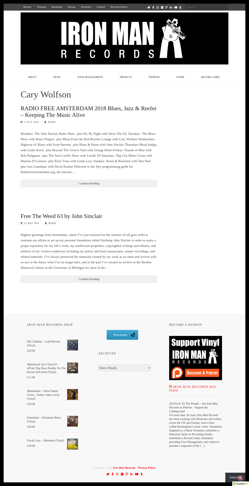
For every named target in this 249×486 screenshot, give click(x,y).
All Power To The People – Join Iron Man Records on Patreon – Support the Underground (193, 407)
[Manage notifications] (240, 478)
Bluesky (27, 6)
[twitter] (148, 7)
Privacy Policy (146, 467)
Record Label (210, 77)
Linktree (101, 6)
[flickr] (162, 7)
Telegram (41, 6)
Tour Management (90, 77)
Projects (126, 77)
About (32, 77)
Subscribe (235, 477)
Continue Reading (89, 183)
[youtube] (175, 7)
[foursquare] (167, 7)
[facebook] (153, 7)
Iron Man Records (124, 467)
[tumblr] (180, 7)
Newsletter (86, 6)
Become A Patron (119, 6)
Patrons (154, 77)
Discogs (71, 6)
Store (180, 77)
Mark (52, 122)
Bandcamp (57, 6)
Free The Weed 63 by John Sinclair (61, 216)
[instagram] (157, 7)
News (57, 77)
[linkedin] (171, 7)
